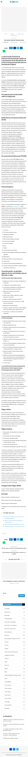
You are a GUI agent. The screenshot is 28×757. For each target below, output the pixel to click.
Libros (15, 661)
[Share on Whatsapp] (4, 51)
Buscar (4, 593)
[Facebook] (10, 749)
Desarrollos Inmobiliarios (15, 622)
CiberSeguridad (15, 618)
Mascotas (15, 665)
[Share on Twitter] (18, 48)
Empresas (15, 635)
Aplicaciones (15, 612)
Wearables (15, 708)
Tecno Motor (15, 695)
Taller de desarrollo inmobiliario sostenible (14, 524)
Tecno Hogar (15, 691)
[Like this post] (11, 48)
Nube (15, 671)
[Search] (26, 1)
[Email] (14, 749)
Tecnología (15, 701)
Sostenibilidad (15, 681)
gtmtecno (6, 42)
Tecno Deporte (15, 688)
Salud (15, 678)
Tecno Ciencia (15, 685)
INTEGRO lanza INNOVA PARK (10, 738)
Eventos (12, 34)
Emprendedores (15, 632)
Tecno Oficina (15, 698)
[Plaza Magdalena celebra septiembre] (14, 570)
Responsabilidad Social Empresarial (15, 675)
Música (15, 668)
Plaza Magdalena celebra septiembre (14, 581)
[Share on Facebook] (14, 48)
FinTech (15, 645)
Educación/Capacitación (15, 628)
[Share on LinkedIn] (21, 48)
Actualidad (15, 608)
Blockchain (15, 615)
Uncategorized (15, 705)
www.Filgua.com (15, 206)
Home (5, 34)
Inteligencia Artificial (15, 655)
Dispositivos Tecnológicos (15, 625)
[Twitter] (17, 749)
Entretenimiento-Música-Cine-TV (15, 638)
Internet (15, 658)
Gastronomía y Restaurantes (15, 651)
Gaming (15, 648)
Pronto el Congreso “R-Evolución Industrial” (14, 526)
